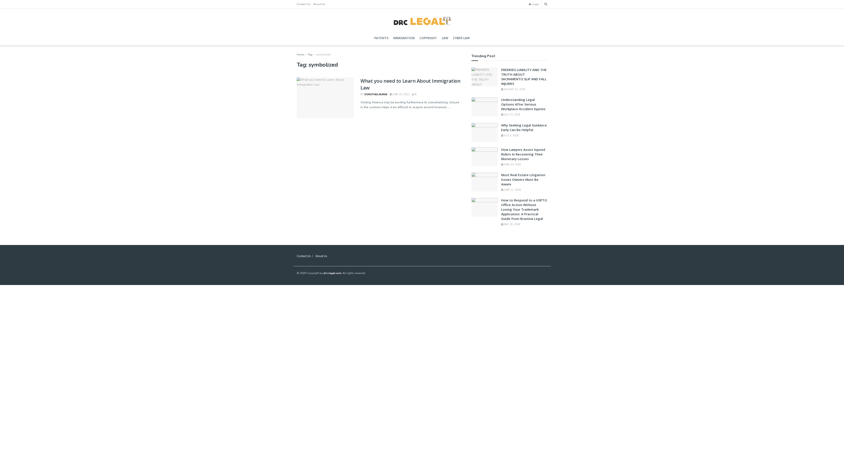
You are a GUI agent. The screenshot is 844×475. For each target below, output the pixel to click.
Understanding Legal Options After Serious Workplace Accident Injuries (523, 104)
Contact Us (304, 4)
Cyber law (461, 38)
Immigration (404, 38)
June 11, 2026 (512, 190)
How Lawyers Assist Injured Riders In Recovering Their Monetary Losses (523, 154)
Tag (310, 54)
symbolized (323, 54)
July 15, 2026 (511, 114)
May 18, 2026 (511, 224)
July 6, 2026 (511, 135)
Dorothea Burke (375, 94)
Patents (381, 38)
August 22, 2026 (514, 89)
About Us (319, 4)
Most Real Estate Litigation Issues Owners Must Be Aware (523, 179)
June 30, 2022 (400, 94)
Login (535, 4)
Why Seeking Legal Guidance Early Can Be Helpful (524, 127)
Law (445, 38)
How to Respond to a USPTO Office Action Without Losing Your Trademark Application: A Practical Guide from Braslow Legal (524, 209)
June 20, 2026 (512, 164)
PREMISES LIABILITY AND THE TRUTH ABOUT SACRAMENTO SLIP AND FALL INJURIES (524, 77)
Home (300, 54)
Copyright (428, 38)
